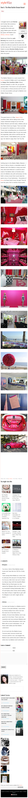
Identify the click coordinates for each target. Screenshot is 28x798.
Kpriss (20, 785)
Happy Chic (19, 117)
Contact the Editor (14, 791)
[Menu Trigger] (24, 4)
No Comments (6, 702)
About (21, 791)
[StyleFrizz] (6, 4)
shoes (2, 180)
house (2, 80)
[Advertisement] (14, 17)
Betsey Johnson (5, 34)
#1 (1, 564)
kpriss (11, 478)
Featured (20, 478)
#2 (1, 602)
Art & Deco (15, 478)
